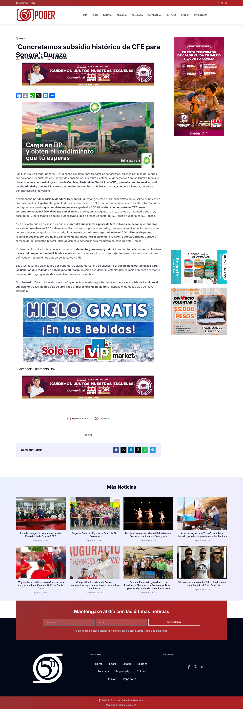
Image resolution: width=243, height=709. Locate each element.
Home (84, 15)
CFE (90, 435)
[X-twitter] (222, 3)
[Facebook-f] (218, 3)
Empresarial (154, 15)
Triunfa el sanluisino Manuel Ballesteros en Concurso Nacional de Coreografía (148, 534)
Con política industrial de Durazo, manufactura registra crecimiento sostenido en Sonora (95, 585)
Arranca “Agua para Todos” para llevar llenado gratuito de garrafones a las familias (202, 534)
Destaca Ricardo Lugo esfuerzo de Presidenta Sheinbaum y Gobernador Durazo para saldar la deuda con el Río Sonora (148, 585)
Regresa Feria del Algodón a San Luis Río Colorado (94, 534)
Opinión (185, 15)
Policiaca (137, 15)
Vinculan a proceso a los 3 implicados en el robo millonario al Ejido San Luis (202, 584)
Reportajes (200, 15)
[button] (116, 450)
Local (95, 15)
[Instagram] (226, 3)
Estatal (107, 15)
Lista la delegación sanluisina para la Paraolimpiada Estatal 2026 (40, 534)
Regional (122, 15)
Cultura (171, 15)
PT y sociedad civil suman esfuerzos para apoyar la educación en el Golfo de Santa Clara (41, 585)
